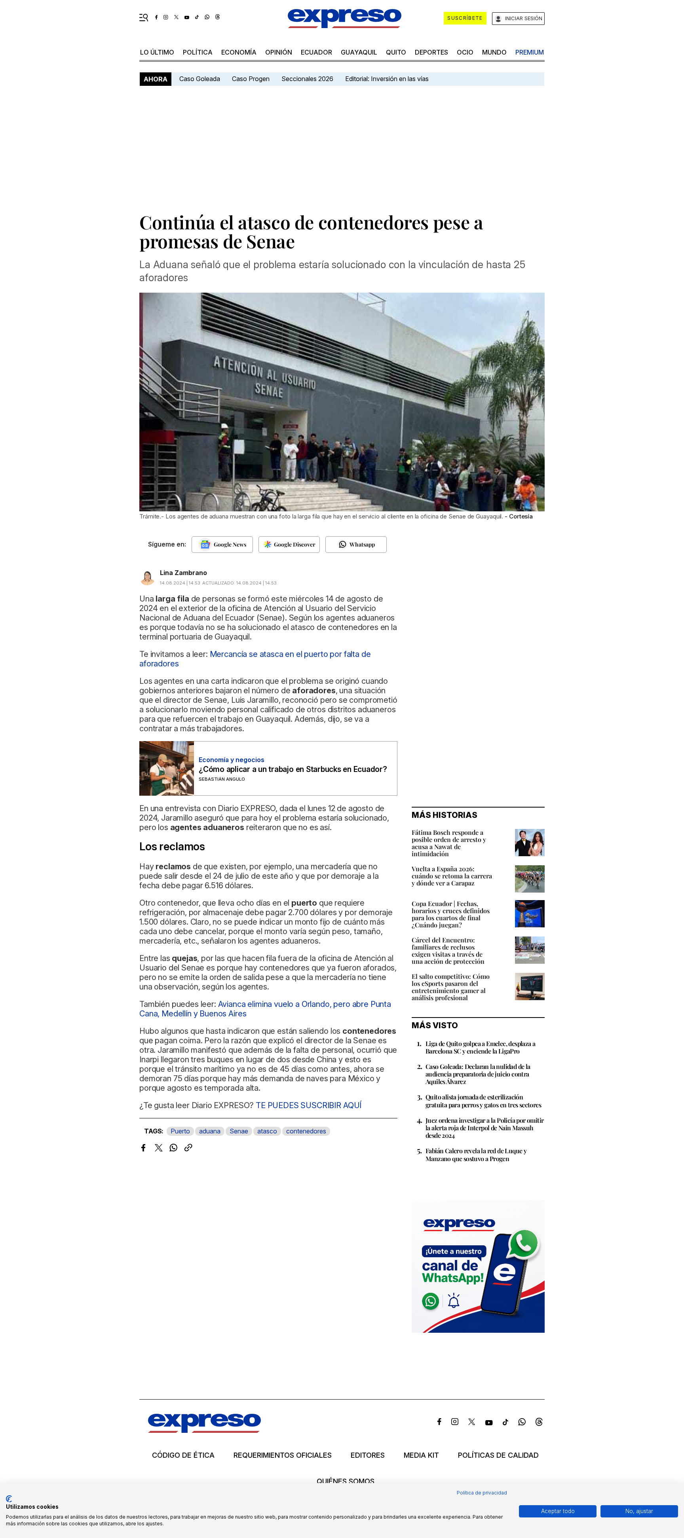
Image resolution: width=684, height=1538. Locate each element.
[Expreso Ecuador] (204, 1430)
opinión (278, 52)
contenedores (306, 1131)
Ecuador (316, 52)
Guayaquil (359, 52)
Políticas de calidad (498, 1455)
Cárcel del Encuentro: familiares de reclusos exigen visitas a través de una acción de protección (448, 950)
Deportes (431, 52)
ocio (465, 52)
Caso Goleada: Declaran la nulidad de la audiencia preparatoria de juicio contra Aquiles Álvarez (478, 1074)
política (198, 52)
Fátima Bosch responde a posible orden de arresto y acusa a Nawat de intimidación (449, 843)
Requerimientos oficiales (283, 1455)
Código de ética (183, 1455)
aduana (209, 1131)
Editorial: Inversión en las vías (387, 79)
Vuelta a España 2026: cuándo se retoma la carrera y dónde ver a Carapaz (452, 876)
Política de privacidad (482, 1493)
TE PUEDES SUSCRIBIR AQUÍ (308, 1105)
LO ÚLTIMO (157, 52)
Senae (239, 1131)
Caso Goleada (199, 79)
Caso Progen (251, 79)
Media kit (421, 1455)
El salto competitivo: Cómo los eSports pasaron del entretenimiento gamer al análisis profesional (451, 987)
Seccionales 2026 (307, 79)
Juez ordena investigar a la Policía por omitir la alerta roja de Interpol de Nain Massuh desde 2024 (484, 1127)
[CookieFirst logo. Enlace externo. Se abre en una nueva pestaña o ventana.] (9, 1498)
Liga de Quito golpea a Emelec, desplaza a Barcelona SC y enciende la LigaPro (480, 1047)
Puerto (180, 1131)
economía (238, 52)
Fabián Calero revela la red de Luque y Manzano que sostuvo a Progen (476, 1154)
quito (396, 52)
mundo (494, 52)
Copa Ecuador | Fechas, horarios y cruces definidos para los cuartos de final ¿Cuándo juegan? (451, 914)
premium (529, 52)
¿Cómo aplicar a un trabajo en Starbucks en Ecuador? (293, 769)
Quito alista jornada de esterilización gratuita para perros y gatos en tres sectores (483, 1101)
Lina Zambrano (183, 572)
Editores (368, 1455)
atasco (267, 1131)
